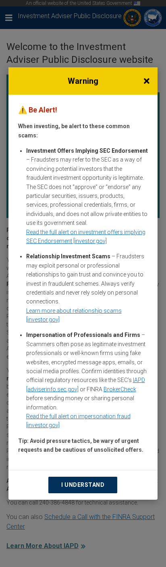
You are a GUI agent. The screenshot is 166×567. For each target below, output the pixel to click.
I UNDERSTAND (82, 485)
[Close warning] (146, 81)
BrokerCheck (120, 389)
